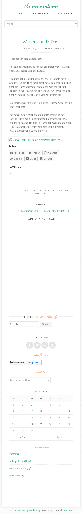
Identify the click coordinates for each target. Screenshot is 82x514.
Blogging (46, 190)
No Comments (55, 48)
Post (44, 193)
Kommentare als (20, 468)
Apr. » (59, 437)
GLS (68, 190)
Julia (24, 48)
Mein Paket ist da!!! (56, 211)
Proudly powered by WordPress (24, 510)
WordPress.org (16, 475)
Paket (37, 193)
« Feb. (22, 437)
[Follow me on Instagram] (52, 345)
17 (32, 417)
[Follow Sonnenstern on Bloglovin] (25, 364)
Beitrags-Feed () (20, 461)
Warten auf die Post (41, 41)
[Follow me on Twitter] (37, 345)
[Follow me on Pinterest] (44, 345)
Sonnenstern (41, 5)
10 (32, 411)
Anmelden (14, 453)
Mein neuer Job (28, 211)
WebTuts (68, 510)
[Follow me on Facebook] (29, 345)
